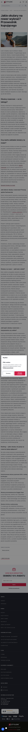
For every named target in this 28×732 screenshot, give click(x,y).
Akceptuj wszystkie (19, 373)
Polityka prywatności (8, 368)
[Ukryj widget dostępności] (6, 728)
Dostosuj (8, 373)
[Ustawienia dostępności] (2, 729)
